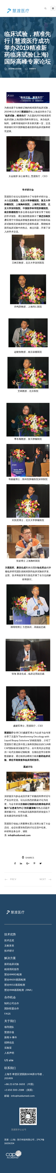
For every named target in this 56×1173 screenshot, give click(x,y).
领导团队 (9, 1027)
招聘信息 (9, 1042)
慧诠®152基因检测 (14, 984)
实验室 (8, 1047)
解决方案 (10, 958)
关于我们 (10, 1021)
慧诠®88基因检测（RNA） (19, 990)
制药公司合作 (11, 1003)
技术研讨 (9, 950)
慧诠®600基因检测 (15, 979)
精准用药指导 (11, 969)
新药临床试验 (11, 964)
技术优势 (10, 934)
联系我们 (10, 1068)
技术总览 (9, 940)
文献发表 (9, 945)
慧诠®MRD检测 (13, 974)
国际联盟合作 (11, 1008)
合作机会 (10, 997)
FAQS (7, 1013)
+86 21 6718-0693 (14, 1084)
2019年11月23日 (15, 69)
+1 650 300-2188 (14, 1090)
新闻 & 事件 (10, 1037)
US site (8, 1060)
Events (32, 69)
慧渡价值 (9, 1032)
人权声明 (9, 1053)
